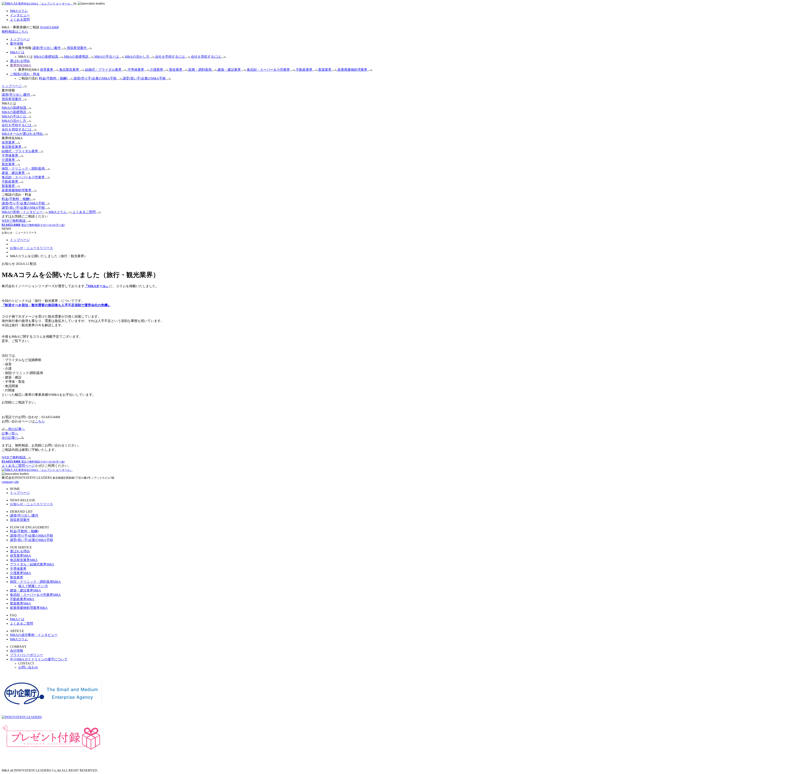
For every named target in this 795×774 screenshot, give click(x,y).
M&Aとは (17, 52)
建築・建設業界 (230, 69)
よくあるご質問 (84, 212)
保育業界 (47, 69)
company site (10, 482)
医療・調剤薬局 (200, 69)
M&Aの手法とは (107, 56)
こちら (40, 421)
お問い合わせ (28, 667)
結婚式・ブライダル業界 (103, 69)
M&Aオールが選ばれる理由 (22, 134)
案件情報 (16, 43)
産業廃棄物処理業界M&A (29, 608)
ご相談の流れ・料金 (25, 74)
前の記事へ (16, 429)
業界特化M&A (20, 65)
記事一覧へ (10, 433)
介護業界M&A (20, 573)
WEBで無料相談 (14, 220)
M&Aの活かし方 (137, 56)
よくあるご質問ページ (18, 465)
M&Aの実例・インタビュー (22, 212)
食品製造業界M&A (24, 560)
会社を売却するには (170, 56)
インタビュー (20, 15)
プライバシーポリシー (26, 655)
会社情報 (16, 650)
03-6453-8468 (49, 27)
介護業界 (157, 69)
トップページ (20, 39)
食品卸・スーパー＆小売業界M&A (35, 594)
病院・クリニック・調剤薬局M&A (35, 581)
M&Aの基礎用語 (76, 56)
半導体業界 (136, 69)
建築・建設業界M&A (25, 590)
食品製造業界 (69, 69)
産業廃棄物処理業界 (352, 69)
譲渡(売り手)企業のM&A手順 (95, 78)
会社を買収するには (206, 56)
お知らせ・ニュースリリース (31, 248)
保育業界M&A (20, 555)
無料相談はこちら (15, 31)
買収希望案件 (77, 48)
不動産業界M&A (22, 599)
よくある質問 (20, 19)
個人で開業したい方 (33, 586)
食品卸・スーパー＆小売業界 (269, 69)
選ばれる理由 (20, 61)
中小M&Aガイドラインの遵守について (38, 659)
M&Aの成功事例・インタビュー (34, 635)
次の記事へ (10, 437)
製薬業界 (325, 69)
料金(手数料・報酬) (53, 78)
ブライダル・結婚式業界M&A (32, 564)
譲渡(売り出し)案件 (47, 48)
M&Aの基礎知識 (46, 56)
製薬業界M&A (20, 603)
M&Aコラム (19, 11)
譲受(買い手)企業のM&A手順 (144, 78)
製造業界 (176, 69)
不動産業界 (304, 69)
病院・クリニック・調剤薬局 (24, 168)
